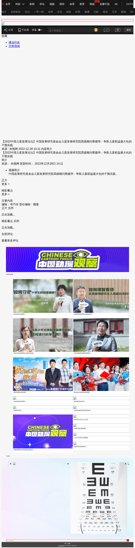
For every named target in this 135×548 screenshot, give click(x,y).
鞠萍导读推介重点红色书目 (79, 401)
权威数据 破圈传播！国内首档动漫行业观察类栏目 (23, 449)
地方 (4, 11)
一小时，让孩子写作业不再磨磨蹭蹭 (81, 437)
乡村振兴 (16, 11)
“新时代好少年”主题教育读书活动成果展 (81, 392)
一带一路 (39, 11)
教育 (82, 4)
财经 (62, 4)
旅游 (68, 11)
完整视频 (14, 46)
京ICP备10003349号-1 (61, 545)
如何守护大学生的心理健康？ (19, 313)
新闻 (32, 4)
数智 (123, 11)
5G (132, 11)
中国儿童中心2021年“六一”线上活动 (81, 419)
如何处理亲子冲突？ (17, 410)
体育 (72, 4)
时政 (17, 4)
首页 (7, 4)
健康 (87, 11)
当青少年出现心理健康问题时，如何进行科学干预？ (24, 352)
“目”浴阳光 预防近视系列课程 (19, 401)
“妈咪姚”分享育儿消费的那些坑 (80, 428)
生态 (27, 11)
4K (116, 4)
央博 (50, 11)
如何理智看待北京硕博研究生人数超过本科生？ (83, 313)
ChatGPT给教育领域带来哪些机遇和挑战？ (82, 352)
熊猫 (92, 4)
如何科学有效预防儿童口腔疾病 (20, 392)
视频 (52, 4)
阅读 (105, 11)
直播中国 (105, 4)
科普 (77, 11)
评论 (42, 4)
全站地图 (69, 543)
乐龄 (96, 11)
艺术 (114, 11)
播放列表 (14, 42)
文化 (59, 11)
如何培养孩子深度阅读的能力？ (80, 446)
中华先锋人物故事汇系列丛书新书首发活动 (82, 410)
